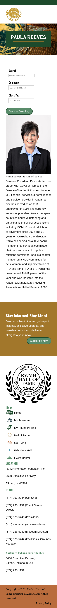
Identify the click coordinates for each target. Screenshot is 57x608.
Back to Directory (19, 111)
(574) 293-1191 (15, 570)
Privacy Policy (43, 603)
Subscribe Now (39, 340)
